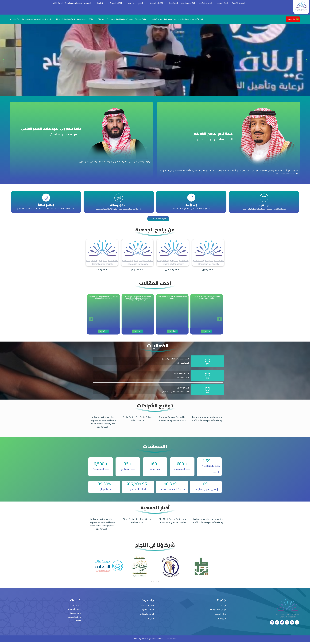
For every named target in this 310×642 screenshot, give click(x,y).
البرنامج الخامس (172, 270)
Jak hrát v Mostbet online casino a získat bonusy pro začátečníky (102, 19)
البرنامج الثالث (102, 270)
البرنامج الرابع (137, 270)
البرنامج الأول (208, 270)
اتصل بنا (100, 3)
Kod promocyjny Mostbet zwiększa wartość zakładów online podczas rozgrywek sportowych (102, 422)
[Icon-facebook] (282, 622)
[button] (307, 60)
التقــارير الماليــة (156, 3)
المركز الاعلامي (222, 3)
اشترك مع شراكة (188, 3)
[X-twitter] (287, 622)
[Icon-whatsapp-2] (272, 622)
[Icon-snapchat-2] (277, 622)
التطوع (140, 3)
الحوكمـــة (173, 3)
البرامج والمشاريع (205, 3)
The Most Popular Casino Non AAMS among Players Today (47, 19)
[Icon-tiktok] (297, 622)
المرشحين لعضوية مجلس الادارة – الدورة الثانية (72, 3)
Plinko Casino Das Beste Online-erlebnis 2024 (137, 418)
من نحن (131, 3)
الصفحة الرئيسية (238, 3)
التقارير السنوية (116, 3)
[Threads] (292, 622)
